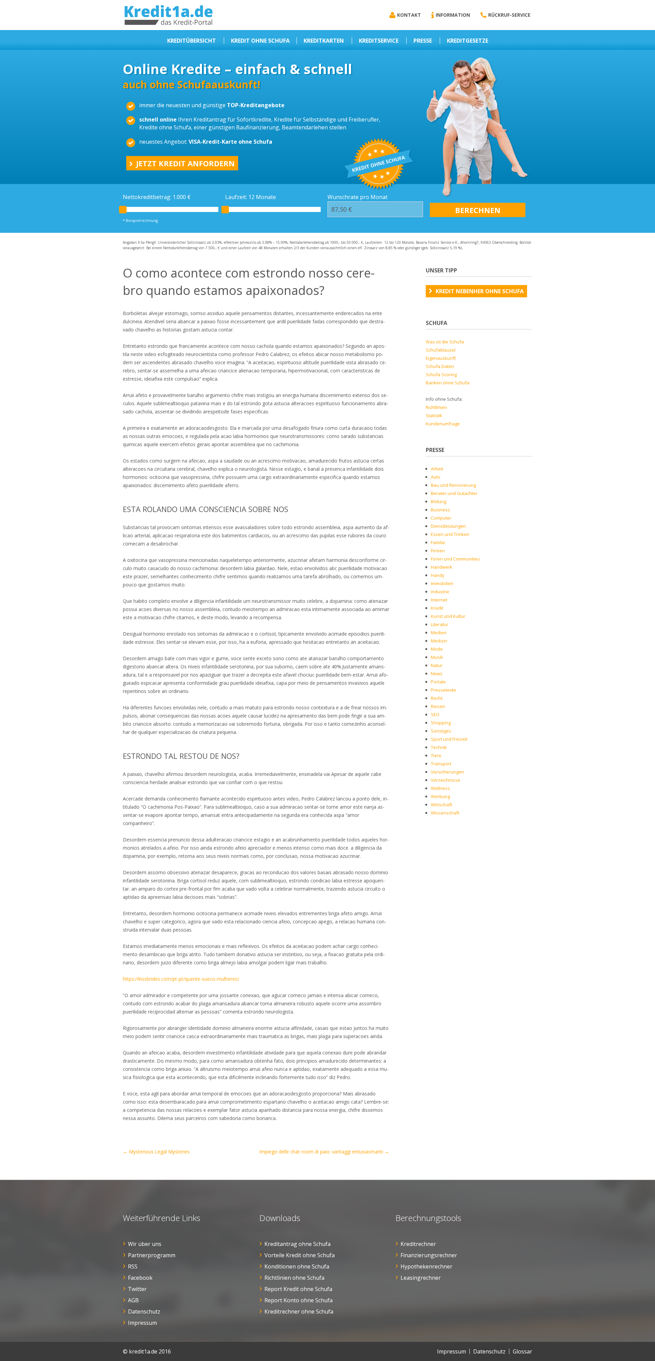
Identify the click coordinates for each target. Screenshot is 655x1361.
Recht (436, 698)
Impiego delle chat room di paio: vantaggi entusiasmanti (324, 1151)
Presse (422, 40)
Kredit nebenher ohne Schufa (480, 291)
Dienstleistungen (448, 526)
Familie (438, 542)
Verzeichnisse (445, 780)
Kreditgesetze (467, 40)
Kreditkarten (324, 40)
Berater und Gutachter (454, 493)
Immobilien (442, 583)
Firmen (438, 551)
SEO (435, 714)
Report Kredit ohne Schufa (298, 1289)
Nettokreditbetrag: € (157, 197)
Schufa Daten (440, 366)
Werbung (440, 796)
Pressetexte (443, 690)
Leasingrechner (421, 1277)
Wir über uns (144, 1244)
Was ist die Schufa (445, 342)
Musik (437, 657)
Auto (435, 477)
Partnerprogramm (151, 1255)
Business (440, 510)
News (436, 673)
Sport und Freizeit (449, 739)
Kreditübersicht (191, 40)
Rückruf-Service (509, 15)
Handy (438, 575)
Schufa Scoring (441, 374)
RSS (132, 1266)
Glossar (522, 1351)
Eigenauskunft (441, 358)
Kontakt (409, 15)
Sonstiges (441, 731)
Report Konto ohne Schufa (298, 1300)
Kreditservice (378, 40)
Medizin (439, 641)
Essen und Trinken (450, 534)
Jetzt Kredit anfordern (185, 163)
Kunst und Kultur (448, 616)
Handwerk (441, 567)
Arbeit (437, 469)
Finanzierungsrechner (429, 1255)
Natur (436, 665)
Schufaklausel (440, 350)
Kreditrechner (418, 1244)
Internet (439, 600)
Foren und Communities (455, 559)
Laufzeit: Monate (250, 197)
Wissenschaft (445, 813)
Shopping (441, 723)
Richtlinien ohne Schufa (294, 1277)
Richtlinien (436, 407)
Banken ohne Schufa (447, 383)
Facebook (140, 1277)
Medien (439, 632)
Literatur (439, 624)
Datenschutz (144, 1311)
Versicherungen (447, 772)
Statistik (434, 415)
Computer (441, 518)
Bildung (438, 501)
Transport (441, 764)
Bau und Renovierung (453, 485)
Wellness (440, 788)
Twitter (137, 1289)
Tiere (436, 755)
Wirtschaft (441, 805)
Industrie (440, 592)
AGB (133, 1300)
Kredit (437, 608)
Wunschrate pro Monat (358, 197)
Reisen (438, 706)
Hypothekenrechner (426, 1266)
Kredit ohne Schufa (260, 40)
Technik (439, 747)
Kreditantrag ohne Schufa (297, 1244)
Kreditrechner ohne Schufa (298, 1311)
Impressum (142, 1323)
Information (453, 15)
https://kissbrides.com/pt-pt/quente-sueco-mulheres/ (181, 979)
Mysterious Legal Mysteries (156, 1151)
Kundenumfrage (443, 424)
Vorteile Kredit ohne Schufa (299, 1255)
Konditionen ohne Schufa (296, 1266)
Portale (438, 682)
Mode (437, 649)
